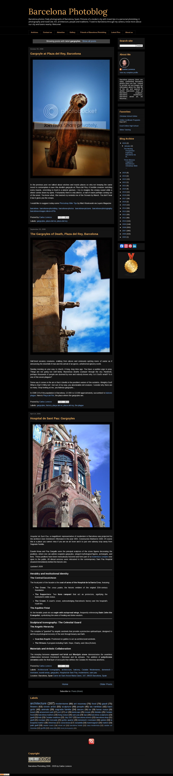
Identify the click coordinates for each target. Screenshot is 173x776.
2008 (124, 227)
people (80, 706)
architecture (67, 670)
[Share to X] (63, 217)
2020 (124, 189)
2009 (124, 224)
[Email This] (59, 217)
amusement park (46, 712)
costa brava (65, 723)
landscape (76, 712)
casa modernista (93, 725)
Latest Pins (115, 32)
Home (65, 684)
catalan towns (48, 725)
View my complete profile (129, 72)
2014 (124, 208)
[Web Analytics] (4, 775)
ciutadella (79, 723)
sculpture (66, 706)
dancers (80, 710)
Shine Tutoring (125, 130)
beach (32, 712)
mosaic (88, 712)
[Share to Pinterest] (68, 217)
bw (90, 710)
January (127, 146)
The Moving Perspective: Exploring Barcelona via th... (130, 153)
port (59, 712)
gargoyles (41, 221)
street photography (66, 728)
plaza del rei (51, 221)
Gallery (72, 32)
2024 (124, 176)
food (94, 703)
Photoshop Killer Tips (68, 203)
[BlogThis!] (61, 217)
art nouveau (80, 703)
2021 (124, 186)
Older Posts (106, 684)
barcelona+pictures (83, 208)
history (48, 405)
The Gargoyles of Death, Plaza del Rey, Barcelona (64, 234)
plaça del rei (57, 405)
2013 (124, 211)
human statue (102, 710)
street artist (49, 706)
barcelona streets (84, 717)
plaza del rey (62, 221)
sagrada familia (63, 709)
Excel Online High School (129, 126)
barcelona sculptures (99, 715)
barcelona (34, 208)
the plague (79, 405)
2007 (124, 231)
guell (32, 717)
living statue (63, 715)
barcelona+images (38, 211)
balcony (77, 670)
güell (32, 720)
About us (129, 32)
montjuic (41, 720)
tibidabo (98, 712)
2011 (124, 218)
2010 (124, 221)
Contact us (47, 32)
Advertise (61, 32)
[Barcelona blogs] (131, 276)
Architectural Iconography (49, 670)
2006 (124, 234)
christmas (52, 723)
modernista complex (99, 557)
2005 (124, 237)
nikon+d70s (51, 211)
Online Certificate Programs (130, 120)
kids (40, 717)
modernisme (83, 673)
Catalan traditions (53, 717)
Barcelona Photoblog (67, 11)
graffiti (43, 728)
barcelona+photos (66, 208)
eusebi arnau (44, 673)
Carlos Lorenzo (128, 69)
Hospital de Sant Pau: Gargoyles (52, 418)
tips (85, 715)
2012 (124, 214)
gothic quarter (68, 720)
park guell (34, 725)
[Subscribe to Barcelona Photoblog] (91, 744)
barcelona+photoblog (48, 208)
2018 (124, 195)
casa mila (53, 728)
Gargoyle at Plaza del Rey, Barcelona (55, 53)
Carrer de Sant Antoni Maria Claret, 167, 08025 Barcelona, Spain (80, 676)
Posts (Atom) (77, 691)
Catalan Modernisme (91, 670)
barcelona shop (102, 717)
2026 (124, 143)
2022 (124, 182)
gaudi (104, 703)
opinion (103, 720)
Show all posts (89, 41)
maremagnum (92, 723)
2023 (124, 179)
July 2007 (69, 717)
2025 (124, 173)
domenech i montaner (87, 720)
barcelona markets (46, 715)
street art (61, 725)
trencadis (53, 720)
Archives (34, 32)
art (66, 712)
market (105, 723)
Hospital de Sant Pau (68, 673)
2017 (124, 198)
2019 (124, 192)
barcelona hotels (76, 725)
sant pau (93, 673)
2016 (124, 202)
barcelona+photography (102, 208)
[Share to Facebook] (65, 217)
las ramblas (96, 706)
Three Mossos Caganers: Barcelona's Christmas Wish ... (130, 164)
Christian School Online (128, 116)
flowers (34, 706)
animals (45, 709)
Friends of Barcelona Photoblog (93, 32)
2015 (124, 205)
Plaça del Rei (48, 395)
